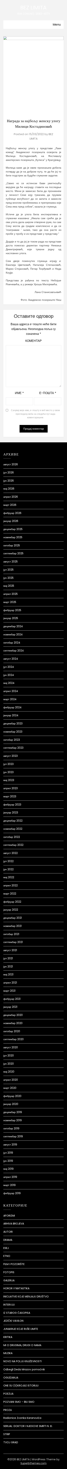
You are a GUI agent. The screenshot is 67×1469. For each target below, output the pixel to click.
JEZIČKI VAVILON (13, 1321)
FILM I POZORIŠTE (14, 1264)
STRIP (6, 1434)
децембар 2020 (13, 1015)
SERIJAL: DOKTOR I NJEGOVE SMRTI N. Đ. (27, 1426)
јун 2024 (8, 675)
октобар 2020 (11, 1031)
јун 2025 (8, 578)
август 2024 (10, 659)
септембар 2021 (13, 942)
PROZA (7, 1410)
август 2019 (10, 1144)
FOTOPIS (8, 1272)
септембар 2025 (13, 553)
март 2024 (10, 699)
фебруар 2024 (12, 707)
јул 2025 (8, 570)
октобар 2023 (11, 740)
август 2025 (10, 561)
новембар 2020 (13, 1023)
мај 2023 (8, 780)
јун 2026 (8, 481)
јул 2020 (8, 1055)
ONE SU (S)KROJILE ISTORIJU (21, 1385)
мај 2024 (9, 683)
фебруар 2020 (12, 1096)
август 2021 (10, 950)
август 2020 (10, 1047)
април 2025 (10, 594)
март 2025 (9, 602)
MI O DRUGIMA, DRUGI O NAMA (22, 1345)
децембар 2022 (13, 821)
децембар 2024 (13, 626)
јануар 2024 (10, 715)
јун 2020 (8, 1064)
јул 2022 (8, 861)
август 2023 (10, 756)
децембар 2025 (13, 529)
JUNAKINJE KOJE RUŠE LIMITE (20, 1329)
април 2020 (10, 1080)
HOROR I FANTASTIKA (16, 1288)
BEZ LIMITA (33, 7)
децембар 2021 (12, 918)
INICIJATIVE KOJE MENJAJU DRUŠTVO (26, 1296)
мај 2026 (8, 488)
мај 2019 (8, 1169)
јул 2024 (8, 667)
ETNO (6, 1256)
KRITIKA (7, 1337)
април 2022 (10, 885)
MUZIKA (7, 1353)
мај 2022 (8, 877)
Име (19, 393)
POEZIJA (8, 1394)
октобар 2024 (11, 642)
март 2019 (9, 1185)
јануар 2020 (10, 1104)
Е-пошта (47, 393)
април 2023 (10, 788)
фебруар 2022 (12, 902)
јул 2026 (8, 472)
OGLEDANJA (10, 1377)
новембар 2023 (12, 731)
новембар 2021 (12, 926)
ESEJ (6, 1248)
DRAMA (7, 1240)
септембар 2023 (13, 748)
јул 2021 (8, 958)
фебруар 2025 (12, 610)
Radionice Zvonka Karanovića (22, 1418)
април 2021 (10, 982)
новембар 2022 (12, 829)
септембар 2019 (13, 1136)
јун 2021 (8, 966)
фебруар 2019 (12, 1193)
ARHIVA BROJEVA (13, 1223)
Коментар (33, 341)
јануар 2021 (10, 1007)
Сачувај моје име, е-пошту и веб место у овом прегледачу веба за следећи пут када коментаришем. (35, 414)
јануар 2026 (10, 521)
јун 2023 (8, 772)
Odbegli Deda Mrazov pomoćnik (24, 1369)
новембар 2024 (13, 634)
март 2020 (9, 1088)
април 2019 (10, 1177)
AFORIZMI (9, 1215)
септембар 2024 (13, 650)
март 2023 (9, 796)
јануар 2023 (10, 812)
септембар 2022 (13, 845)
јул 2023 (8, 764)
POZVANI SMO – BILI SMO (18, 1402)
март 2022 (9, 893)
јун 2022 (8, 869)
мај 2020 (8, 1071)
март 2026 (9, 505)
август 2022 (10, 853)
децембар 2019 (12, 1112)
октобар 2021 (11, 934)
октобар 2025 (11, 545)
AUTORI (8, 1232)
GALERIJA (9, 1280)
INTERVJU (9, 1304)
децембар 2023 (13, 723)
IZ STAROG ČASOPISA (16, 1313)
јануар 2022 (10, 910)
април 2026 (10, 497)
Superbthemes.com (33, 1463)
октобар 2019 (11, 1128)
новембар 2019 (12, 1120)
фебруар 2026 (12, 513)
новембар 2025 (12, 537)
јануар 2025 (10, 618)
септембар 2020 (13, 1039)
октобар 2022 (11, 837)
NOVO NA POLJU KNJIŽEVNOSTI (22, 1361)
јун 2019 (8, 1161)
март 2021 (9, 991)
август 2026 (10, 464)
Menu (57, 24)
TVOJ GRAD (10, 1442)
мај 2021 (8, 974)
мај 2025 (8, 586)
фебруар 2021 (11, 999)
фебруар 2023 (12, 804)
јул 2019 (8, 1153)
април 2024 (10, 691)
